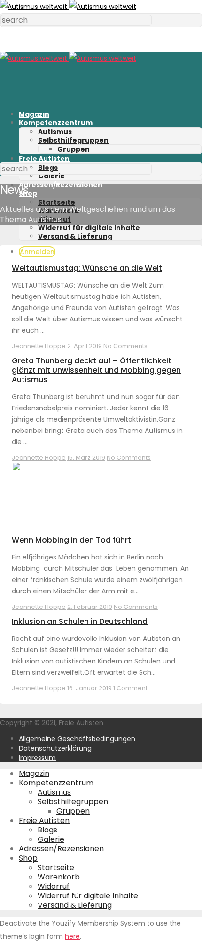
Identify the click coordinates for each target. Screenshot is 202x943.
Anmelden (37, 251)
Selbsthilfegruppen (73, 140)
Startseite (56, 202)
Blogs (47, 829)
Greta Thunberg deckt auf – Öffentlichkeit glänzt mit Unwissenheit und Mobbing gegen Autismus (96, 370)
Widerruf (54, 886)
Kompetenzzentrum (56, 123)
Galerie (51, 176)
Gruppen (73, 149)
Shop (28, 858)
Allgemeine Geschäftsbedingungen (77, 738)
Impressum (37, 757)
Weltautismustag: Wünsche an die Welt (87, 268)
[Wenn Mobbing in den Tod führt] (70, 522)
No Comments (125, 346)
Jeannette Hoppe (39, 346)
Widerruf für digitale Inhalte (89, 227)
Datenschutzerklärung (55, 748)
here (72, 936)
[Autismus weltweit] (68, 6)
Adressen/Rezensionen (60, 185)
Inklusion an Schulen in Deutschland (80, 621)
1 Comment (130, 688)
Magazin (34, 114)
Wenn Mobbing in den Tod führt (71, 540)
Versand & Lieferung (75, 236)
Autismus (55, 131)
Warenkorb (59, 876)
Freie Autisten (44, 158)
